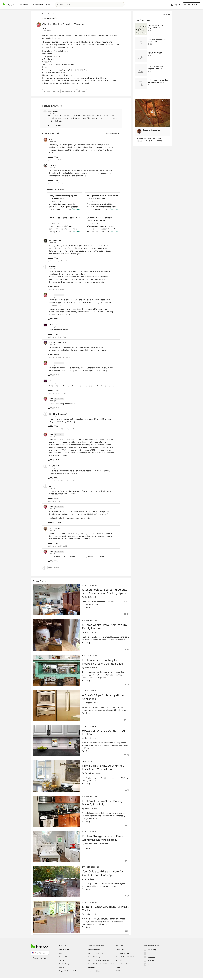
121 (128, 614)
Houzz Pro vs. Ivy (93, 957)
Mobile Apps (63, 967)
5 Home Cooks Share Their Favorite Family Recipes (104, 626)
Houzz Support (121, 964)
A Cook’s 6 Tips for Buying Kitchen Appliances (103, 697)
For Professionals (93, 950)
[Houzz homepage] (9, 4)
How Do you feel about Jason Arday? (156, 40)
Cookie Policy (64, 964)
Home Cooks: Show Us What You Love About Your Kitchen (103, 767)
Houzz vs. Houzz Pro (95, 953)
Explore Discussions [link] (49, 14)
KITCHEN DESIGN (89, 585)
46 (128, 649)
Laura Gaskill (90, 879)
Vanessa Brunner (91, 808)
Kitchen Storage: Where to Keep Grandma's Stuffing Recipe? (102, 837)
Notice (68, 957)
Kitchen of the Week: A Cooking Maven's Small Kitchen (102, 802)
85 (128, 896)
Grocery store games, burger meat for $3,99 (156, 67)
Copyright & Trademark (67, 971)
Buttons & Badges (94, 971)
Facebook (151, 957)
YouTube (150, 961)
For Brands (91, 967)
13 (128, 825)
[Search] (57, 4)
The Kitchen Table (49, 18)
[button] (83, 118)
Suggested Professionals (125, 957)
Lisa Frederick (90, 914)
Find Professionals (41, 4)
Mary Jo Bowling (91, 667)
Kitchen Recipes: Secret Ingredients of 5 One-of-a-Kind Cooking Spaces (104, 591)
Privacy (61, 957)
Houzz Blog (151, 950)
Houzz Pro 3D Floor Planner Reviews (100, 964)
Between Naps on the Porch (96, 844)
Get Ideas (23, 4)
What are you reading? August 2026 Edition (156, 27)
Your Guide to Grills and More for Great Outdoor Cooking (102, 873)
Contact (119, 967)
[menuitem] (24, 4)
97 (128, 790)
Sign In (118, 971)
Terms (61, 960)
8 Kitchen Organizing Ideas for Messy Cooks (105, 908)
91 (128, 931)
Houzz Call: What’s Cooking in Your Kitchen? (104, 732)
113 (128, 755)
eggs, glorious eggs (155, 53)
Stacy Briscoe (90, 632)
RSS (149, 964)
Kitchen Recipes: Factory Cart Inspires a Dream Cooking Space (102, 661)
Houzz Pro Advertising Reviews (98, 960)
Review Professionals (123, 953)
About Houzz (64, 950)
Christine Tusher (91, 703)
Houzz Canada (121, 950)
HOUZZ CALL (87, 761)
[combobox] (90, 4)
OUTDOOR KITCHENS (90, 867)
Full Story (86, 607)
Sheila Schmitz (91, 597)
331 (127, 720)
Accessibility (120, 960)
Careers (62, 953)
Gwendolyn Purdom (93, 773)
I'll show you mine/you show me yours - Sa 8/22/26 (158, 81)
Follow (83, 91)
